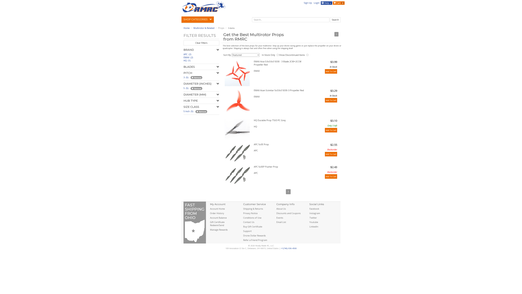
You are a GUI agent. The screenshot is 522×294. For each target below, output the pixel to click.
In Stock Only (269, 54)
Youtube (313, 222)
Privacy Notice (250, 213)
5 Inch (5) (189, 111)
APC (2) (187, 54)
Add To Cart (331, 71)
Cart (339, 2)
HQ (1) (187, 60)
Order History (217, 213)
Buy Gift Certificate (252, 226)
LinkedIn (313, 226)
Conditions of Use (252, 217)
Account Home (217, 208)
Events (279, 217)
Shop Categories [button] (196, 19)
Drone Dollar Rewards (254, 235)
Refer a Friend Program (255, 240)
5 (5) (186, 88)
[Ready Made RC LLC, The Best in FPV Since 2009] (203, 6)
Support (247, 231)
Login (317, 2)
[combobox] (291, 19)
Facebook (314, 208)
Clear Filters (201, 42)
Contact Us (248, 222)
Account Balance (218, 217)
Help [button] (327, 2)
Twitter (313, 217)
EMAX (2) (188, 57)
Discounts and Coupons (288, 213)
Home (187, 28)
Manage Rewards (219, 229)
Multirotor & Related (203, 28)
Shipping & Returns (253, 208)
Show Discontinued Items (292, 54)
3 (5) (186, 77)
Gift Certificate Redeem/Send (217, 224)
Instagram (314, 213)
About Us (281, 208)
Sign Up (308, 2)
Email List (281, 222)
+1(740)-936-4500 (289, 248)
